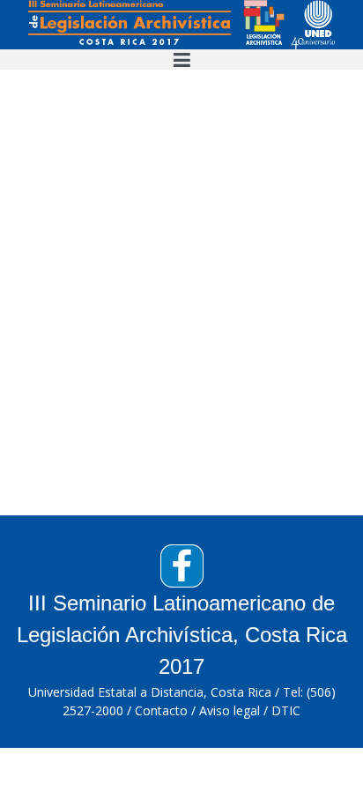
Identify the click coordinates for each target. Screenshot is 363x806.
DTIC (285, 710)
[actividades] (181, 23)
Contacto (161, 710)
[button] (181, 60)
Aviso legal (229, 710)
